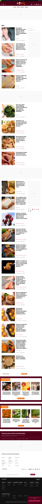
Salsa (9, 465)
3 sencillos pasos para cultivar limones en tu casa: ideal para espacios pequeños (16, 420)
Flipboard (28, 210)
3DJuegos (9, 483)
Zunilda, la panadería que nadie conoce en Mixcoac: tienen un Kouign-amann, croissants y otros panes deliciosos (16, 393)
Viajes (14, 7)
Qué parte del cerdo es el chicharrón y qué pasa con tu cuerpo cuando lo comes (21, 139)
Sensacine (14, 483)
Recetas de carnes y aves (20, 146)
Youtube (36, 4)
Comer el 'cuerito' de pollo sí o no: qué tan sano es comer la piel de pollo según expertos (21, 263)
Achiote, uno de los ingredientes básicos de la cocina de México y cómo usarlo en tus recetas (21, 216)
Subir (37, 479)
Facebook (33, 4)
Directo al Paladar (20, 484)
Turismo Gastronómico (10, 461)
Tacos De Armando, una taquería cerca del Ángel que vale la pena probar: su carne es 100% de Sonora (6, 393)
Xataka (3, 483)
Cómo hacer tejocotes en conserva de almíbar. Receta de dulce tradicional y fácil (21, 311)
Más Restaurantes (21, 398)
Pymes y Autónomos (37, 485)
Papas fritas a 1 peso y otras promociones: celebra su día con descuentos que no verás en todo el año (26, 393)
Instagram (35, 4)
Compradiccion (32, 486)
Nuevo (3, 4)
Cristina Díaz (18, 40)
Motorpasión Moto (26, 485)
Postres (26, 7)
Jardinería (5, 407)
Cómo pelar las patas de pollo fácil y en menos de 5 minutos (21, 154)
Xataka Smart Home (4, 488)
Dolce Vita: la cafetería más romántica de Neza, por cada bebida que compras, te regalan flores (35, 393)
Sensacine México (14, 495)
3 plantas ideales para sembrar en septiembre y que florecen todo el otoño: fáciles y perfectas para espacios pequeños (6, 421)
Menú (1, 4)
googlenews (38, 4)
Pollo (3, 465)
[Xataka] (0, 0)
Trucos (18, 7)
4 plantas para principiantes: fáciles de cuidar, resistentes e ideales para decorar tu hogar (35, 421)
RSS (36, 209)
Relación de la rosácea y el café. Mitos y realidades (21, 357)
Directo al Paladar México (21, 495)
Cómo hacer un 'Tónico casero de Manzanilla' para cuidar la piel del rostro (20, 184)
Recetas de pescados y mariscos (21, 239)
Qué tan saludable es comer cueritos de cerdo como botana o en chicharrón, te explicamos (21, 295)
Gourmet (3, 457)
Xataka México (4, 495)
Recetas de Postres (19, 318)
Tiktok (40, 4)
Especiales (17, 38)
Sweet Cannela (18, 368)
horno (34, 30)
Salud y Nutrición (18, 350)
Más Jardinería (21, 425)
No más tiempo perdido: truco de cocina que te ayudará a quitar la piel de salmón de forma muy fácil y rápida (21, 280)
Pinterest (31, 4)
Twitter (28, 209)
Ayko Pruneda (18, 209)
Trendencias (31, 483)
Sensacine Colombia (14, 498)
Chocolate (16, 465)
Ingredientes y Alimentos (20, 54)
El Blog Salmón (37, 483)
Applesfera (3, 486)
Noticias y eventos (19, 191)
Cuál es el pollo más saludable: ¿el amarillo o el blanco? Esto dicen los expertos (21, 78)
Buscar (5, 4)
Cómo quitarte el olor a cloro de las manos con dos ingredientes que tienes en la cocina (21, 46)
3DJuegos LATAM (9, 495)
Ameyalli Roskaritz (19, 320)
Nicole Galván (18, 148)
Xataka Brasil (4, 496)
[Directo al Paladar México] (21, 3)
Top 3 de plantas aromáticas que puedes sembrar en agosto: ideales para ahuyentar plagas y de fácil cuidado (26, 421)
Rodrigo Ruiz (18, 352)
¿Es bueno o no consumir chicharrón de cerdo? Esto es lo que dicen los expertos (21, 123)
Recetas (22, 7)
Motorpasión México (26, 495)
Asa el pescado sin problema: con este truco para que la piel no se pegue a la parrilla (21, 231)
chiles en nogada (30, 30)
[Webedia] (4, 479)
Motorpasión (26, 483)
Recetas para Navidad (4, 463)
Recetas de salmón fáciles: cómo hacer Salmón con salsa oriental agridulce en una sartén (21, 247)
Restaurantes (6, 379)
